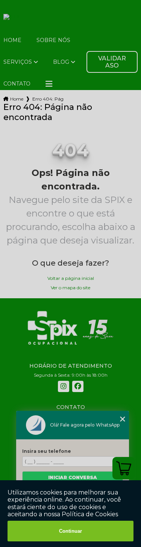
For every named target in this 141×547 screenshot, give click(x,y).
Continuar (70, 531)
